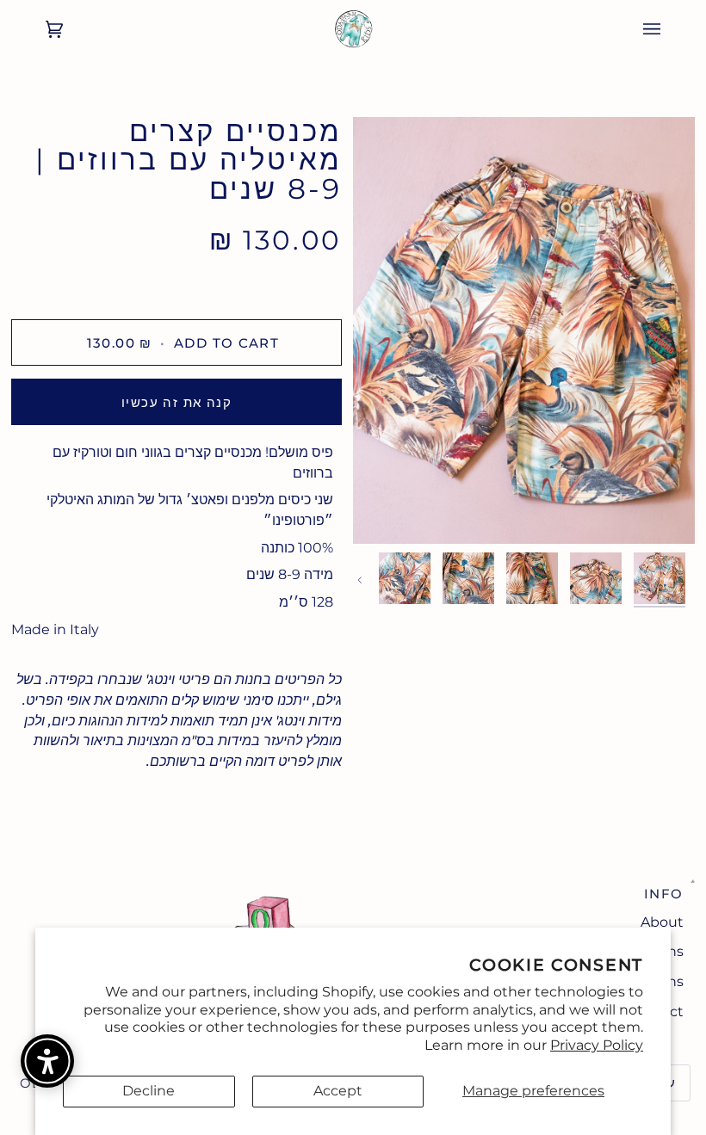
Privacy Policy (596, 1045)
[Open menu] (669, 29)
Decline (148, 1091)
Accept (337, 1091)
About (662, 922)
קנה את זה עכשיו (176, 402)
